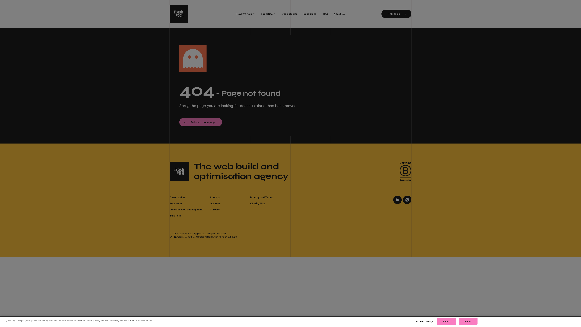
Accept (467, 321)
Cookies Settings (424, 321)
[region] (290, 321)
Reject (446, 321)
